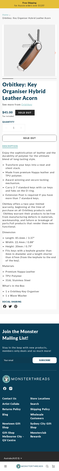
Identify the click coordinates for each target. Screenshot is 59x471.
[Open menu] (5, 466)
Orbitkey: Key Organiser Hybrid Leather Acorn (26, 18)
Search (34, 403)
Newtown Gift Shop (11, 425)
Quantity (8, 122)
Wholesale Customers (37, 416)
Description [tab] (10, 146)
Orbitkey (26, 104)
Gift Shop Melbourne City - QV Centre (13, 436)
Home (5, 14)
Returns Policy (11, 409)
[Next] (55, 52)
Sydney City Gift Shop (40, 425)
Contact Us (9, 398)
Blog (5, 414)
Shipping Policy (40, 409)
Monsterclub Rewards (38, 434)
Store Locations (40, 398)
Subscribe (44, 360)
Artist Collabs (10, 403)
